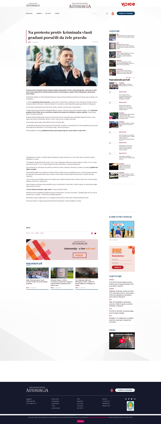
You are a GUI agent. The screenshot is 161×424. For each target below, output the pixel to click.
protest (28, 233)
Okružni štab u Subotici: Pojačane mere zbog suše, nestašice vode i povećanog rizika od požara (126, 107)
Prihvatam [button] (80, 421)
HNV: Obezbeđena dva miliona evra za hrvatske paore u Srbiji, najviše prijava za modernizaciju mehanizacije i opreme (127, 138)
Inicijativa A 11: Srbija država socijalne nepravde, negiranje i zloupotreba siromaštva (121, 320)
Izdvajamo (55, 401)
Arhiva (57, 13)
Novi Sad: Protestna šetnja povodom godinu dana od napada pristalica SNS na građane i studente (121, 284)
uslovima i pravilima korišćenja (98, 417)
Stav (110, 308)
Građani (119, 52)
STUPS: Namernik (113, 240)
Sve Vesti (48, 13)
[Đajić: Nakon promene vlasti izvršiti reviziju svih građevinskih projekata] (112, 37)
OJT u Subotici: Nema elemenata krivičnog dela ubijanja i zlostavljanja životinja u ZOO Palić (125, 97)
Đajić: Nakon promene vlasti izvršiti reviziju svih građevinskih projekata (126, 36)
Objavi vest (106, 406)
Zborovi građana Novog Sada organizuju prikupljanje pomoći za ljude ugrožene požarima (125, 63)
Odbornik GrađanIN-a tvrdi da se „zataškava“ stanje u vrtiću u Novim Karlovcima (126, 175)
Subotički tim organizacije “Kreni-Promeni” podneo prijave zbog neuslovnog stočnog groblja (125, 147)
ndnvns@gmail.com (31, 403)
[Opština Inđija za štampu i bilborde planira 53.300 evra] (113, 85)
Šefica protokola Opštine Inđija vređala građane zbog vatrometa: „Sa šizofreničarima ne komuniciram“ (127, 116)
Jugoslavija (56, 408)
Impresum (106, 403)
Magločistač (122, 92)
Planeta (80, 406)
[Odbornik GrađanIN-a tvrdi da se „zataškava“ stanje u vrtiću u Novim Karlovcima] (113, 175)
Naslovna (29, 13)
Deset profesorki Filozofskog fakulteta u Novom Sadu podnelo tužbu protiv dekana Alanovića (125, 72)
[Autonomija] (80, 5)
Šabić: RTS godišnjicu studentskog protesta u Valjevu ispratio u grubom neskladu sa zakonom (121, 304)
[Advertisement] (80, 22)
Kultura (80, 403)
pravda (42, 233)
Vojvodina (120, 69)
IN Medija (121, 83)
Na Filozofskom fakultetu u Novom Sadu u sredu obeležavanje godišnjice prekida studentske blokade (125, 55)
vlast (32, 233)
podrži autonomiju (126, 13)
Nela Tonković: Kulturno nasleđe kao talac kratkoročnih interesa (127, 158)
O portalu (106, 401)
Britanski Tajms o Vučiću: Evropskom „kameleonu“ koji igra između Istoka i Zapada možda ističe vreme (126, 46)
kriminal (37, 233)
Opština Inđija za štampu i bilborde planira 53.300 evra (126, 85)
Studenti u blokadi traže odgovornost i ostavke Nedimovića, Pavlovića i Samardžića (125, 167)
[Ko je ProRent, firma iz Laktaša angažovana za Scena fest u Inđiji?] (113, 124)
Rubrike (38, 13)
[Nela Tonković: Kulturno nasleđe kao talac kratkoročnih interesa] (113, 157)
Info (29, 42)
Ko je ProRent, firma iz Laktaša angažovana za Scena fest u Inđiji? (126, 125)
